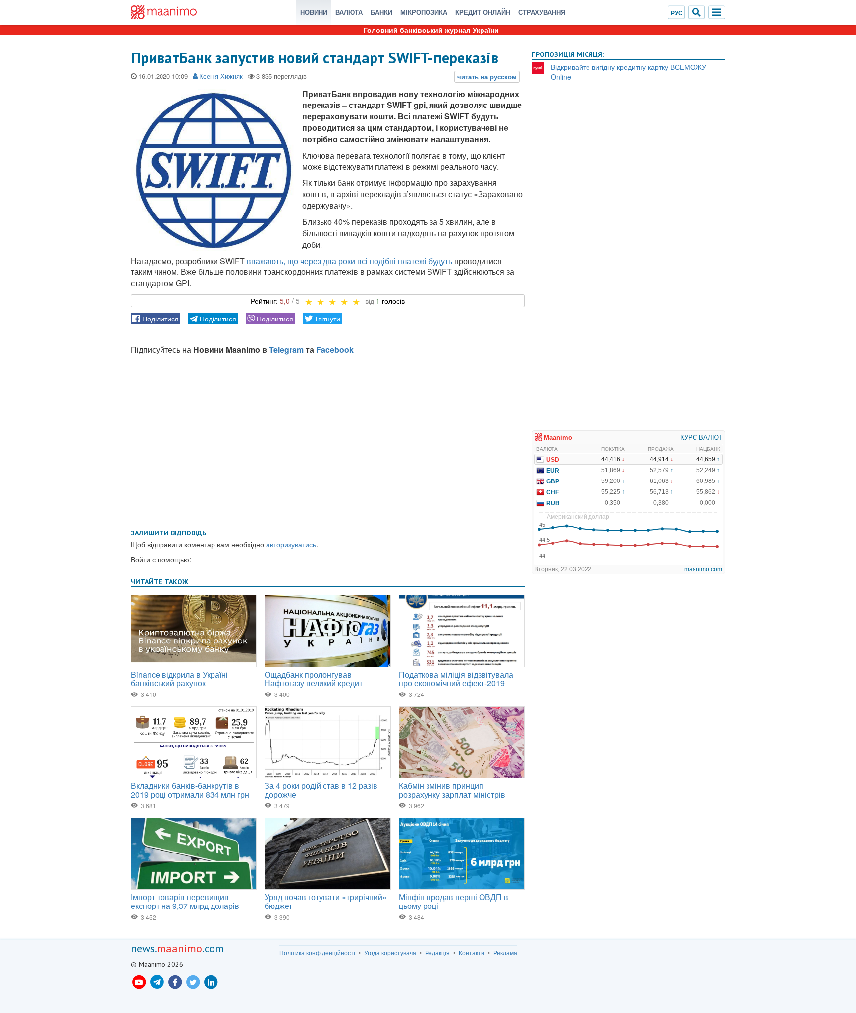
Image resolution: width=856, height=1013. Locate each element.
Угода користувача (390, 953)
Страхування (541, 12)
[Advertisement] (328, 445)
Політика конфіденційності (317, 953)
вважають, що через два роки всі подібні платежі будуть (349, 261)
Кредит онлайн (482, 12)
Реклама (505, 953)
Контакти (471, 953)
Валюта (349, 12)
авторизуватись (291, 544)
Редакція (437, 953)
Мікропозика (423, 12)
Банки (381, 12)
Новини (313, 12)
